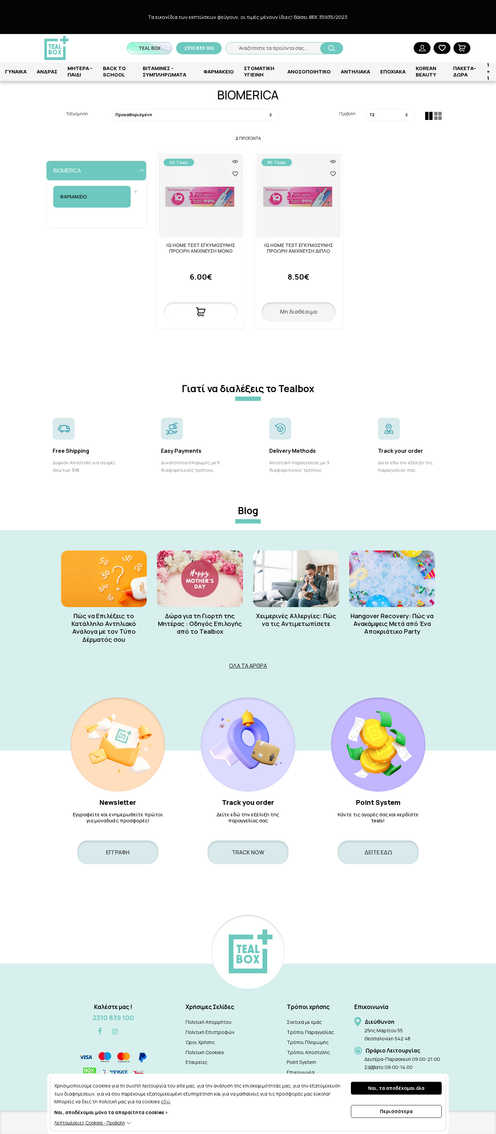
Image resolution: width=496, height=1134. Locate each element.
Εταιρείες (197, 1062)
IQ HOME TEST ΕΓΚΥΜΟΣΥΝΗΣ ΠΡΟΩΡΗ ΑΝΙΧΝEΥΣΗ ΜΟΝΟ (200, 248)
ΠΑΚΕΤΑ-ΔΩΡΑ (464, 71)
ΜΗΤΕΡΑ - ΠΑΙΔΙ (79, 71)
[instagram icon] (115, 1031)
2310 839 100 (113, 1017)
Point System (301, 1062)
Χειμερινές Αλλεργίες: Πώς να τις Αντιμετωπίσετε (296, 620)
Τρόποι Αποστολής (308, 1052)
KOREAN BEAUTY (426, 71)
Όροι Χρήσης (200, 1042)
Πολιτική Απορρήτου (208, 1022)
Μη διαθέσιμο (298, 311)
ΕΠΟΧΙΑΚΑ (393, 71)
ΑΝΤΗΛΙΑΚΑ (355, 71)
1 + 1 (488, 71)
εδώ (165, 1101)
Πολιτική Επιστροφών (210, 1032)
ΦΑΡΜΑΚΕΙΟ (218, 71)
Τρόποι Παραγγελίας (310, 1032)
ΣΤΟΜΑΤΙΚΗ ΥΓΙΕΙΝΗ (259, 71)
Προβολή (347, 114)
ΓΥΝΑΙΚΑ (16, 71)
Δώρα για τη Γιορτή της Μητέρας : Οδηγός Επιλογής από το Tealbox (200, 624)
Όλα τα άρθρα (248, 665)
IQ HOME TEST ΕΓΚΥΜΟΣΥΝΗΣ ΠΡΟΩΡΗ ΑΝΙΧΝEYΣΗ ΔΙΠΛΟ (298, 248)
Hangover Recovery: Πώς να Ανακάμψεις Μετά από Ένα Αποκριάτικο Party (392, 624)
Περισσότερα (396, 1111)
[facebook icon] (100, 1031)
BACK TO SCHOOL (114, 71)
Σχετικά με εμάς (304, 1022)
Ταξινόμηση (77, 114)
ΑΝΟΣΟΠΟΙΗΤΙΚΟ (309, 71)
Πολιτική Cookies (205, 1052)
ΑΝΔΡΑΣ (47, 71)
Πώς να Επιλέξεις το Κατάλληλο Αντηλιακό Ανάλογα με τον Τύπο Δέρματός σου (104, 627)
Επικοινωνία (300, 1072)
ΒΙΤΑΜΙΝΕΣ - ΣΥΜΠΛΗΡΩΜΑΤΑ (164, 71)
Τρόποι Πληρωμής (308, 1042)
